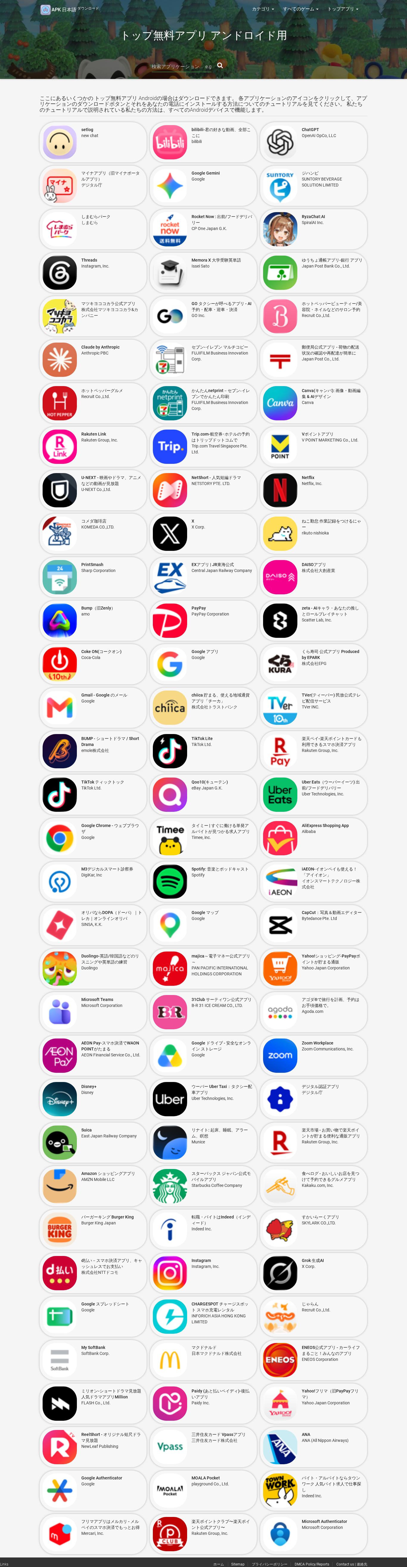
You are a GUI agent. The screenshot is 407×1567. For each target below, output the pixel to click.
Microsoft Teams (97, 999)
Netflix (308, 477)
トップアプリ (341, 9)
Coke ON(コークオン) (101, 651)
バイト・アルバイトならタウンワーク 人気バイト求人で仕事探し (331, 1484)
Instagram (201, 1260)
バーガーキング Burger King (107, 1217)
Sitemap (238, 1564)
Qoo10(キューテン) (210, 782)
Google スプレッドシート (105, 1304)
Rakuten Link (93, 434)
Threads (89, 260)
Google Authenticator (101, 1478)
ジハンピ (310, 173)
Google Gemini (206, 173)
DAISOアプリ (314, 564)
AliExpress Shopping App (325, 825)
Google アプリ (205, 651)
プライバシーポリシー (270, 1564)
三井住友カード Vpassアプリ (219, 1434)
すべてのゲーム (299, 9)
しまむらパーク (96, 216)
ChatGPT (310, 129)
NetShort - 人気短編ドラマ (216, 477)
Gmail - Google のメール (104, 695)
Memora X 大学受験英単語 (216, 260)
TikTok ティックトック (102, 782)
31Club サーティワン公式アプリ (222, 999)
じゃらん (310, 1304)
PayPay (199, 608)
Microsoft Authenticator (324, 1521)
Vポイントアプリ (318, 434)
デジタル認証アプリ (320, 1086)
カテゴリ (261, 9)
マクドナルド (204, 1347)
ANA (306, 1434)
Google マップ (205, 912)
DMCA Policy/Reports (312, 1564)
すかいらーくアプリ (320, 1217)
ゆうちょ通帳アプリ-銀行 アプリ (332, 260)
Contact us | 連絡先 (351, 1564)
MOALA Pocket (206, 1478)
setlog (87, 129)
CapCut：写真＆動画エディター (332, 912)
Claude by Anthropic (100, 347)
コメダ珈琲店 (93, 521)
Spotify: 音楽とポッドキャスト (220, 869)
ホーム (219, 1564)
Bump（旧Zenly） (98, 608)
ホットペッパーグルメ (102, 390)
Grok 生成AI (313, 1260)
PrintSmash (92, 564)
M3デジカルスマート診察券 (107, 869)
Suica (86, 1130)
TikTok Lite (202, 738)
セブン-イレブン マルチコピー (220, 347)
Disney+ (89, 1086)
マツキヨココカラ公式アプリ (108, 303)
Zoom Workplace (317, 1043)
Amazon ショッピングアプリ (108, 1173)
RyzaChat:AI (313, 216)
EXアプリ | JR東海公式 (213, 564)
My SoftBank (93, 1347)
